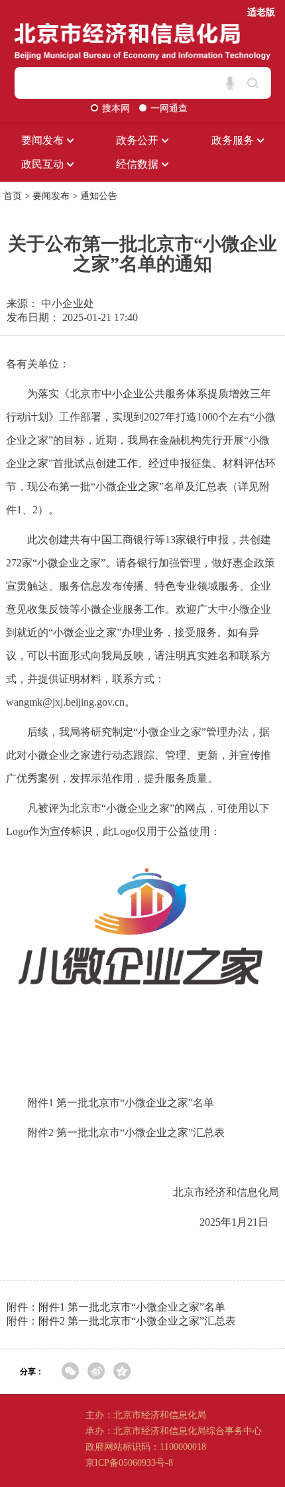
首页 (12, 196)
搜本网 (117, 108)
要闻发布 (51, 196)
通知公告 (98, 196)
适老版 (261, 12)
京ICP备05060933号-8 (129, 1463)
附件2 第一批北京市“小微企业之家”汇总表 (137, 1320)
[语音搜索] (230, 83)
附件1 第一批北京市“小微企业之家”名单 (131, 1307)
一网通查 (169, 108)
